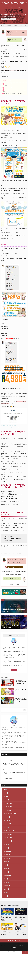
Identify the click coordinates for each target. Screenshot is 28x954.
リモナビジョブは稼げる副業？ (21, 690)
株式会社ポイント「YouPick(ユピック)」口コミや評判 (13, 87)
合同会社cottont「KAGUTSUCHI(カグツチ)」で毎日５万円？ (20, 681)
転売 (5, 892)
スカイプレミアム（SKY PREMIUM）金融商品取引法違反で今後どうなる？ (14, 773)
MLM (5, 796)
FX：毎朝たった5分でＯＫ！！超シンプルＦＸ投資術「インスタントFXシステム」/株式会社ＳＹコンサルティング (14, 764)
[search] (24, 710)
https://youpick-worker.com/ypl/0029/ (8, 125)
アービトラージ (7, 803)
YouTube (6, 799)
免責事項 (6, 7)
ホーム (2, 7)
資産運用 (6, 889)
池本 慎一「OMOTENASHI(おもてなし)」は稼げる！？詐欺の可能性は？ (7, 919)
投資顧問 (6, 861)
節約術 (6, 878)
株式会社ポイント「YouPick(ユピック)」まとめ (12, 93)
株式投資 (6, 868)
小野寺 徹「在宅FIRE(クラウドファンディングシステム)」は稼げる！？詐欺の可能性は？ (14, 759)
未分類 (6, 865)
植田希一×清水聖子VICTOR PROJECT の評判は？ (20, 918)
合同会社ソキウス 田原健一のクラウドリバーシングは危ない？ (20, 934)
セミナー (6, 827)
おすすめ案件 (11, 7)
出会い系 (6, 847)
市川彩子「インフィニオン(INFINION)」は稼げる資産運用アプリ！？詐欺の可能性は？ (14, 777)
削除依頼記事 (7, 851)
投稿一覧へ (14, 669)
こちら (15, 584)
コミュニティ (7, 823)
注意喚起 (6, 871)
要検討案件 (6, 885)
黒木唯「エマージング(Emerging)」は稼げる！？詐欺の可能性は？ (14, 768)
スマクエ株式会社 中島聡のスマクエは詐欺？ (7, 933)
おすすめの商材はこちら (15, 567)
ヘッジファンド (7, 837)
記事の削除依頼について (20, 7)
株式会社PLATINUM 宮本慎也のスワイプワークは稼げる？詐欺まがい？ (21, 699)
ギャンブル (7, 820)
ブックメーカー (7, 834)
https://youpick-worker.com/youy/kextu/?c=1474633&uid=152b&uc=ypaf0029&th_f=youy (10, 426)
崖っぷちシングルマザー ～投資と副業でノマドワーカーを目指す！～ (14, 4)
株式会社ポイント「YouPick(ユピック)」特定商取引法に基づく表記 (14, 91)
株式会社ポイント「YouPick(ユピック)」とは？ (12, 83)
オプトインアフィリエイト (9, 813)
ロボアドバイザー (8, 841)
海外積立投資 (7, 875)
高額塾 (6, 895)
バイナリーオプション (9, 830)
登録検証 (6, 85)
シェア (8, 953)
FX (12, 680)
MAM (5, 792)
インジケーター (7, 806)
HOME (3, 25)
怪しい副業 (12, 18)
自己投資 (6, 882)
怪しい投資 (7, 858)
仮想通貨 (6, 844)
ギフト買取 (6, 816)
